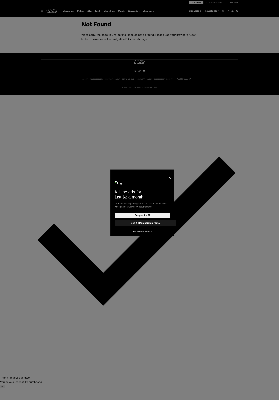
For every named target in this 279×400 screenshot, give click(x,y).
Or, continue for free (142, 231)
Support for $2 (142, 215)
